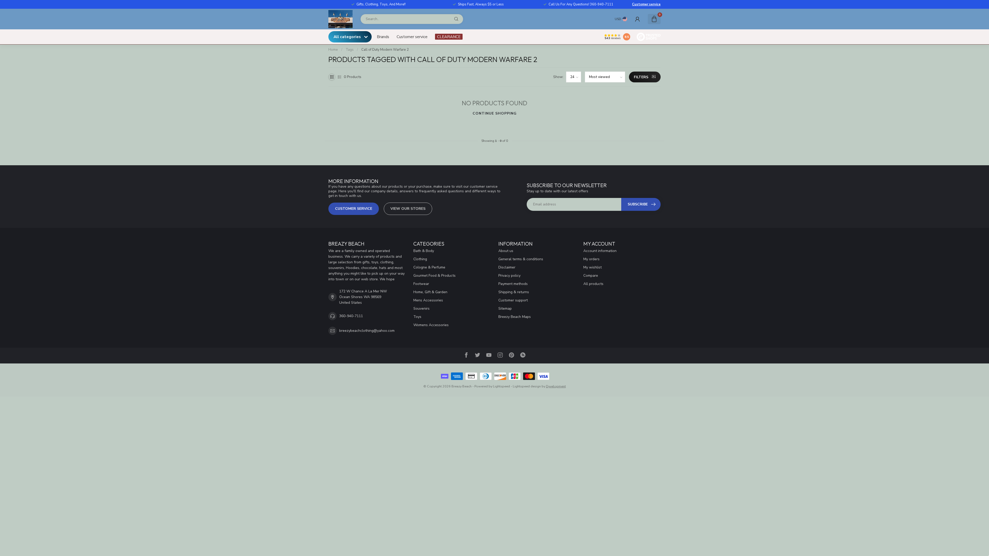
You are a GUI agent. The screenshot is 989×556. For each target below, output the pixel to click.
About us (505, 250)
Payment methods (513, 283)
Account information (600, 250)
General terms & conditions (520, 259)
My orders (591, 259)
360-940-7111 (351, 316)
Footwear (421, 283)
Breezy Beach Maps (514, 316)
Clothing (420, 259)
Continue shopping (495, 113)
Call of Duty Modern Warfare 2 (385, 49)
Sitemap (505, 308)
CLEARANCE (449, 36)
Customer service (646, 4)
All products (593, 283)
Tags (350, 49)
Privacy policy (509, 275)
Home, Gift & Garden (430, 292)
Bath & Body (423, 250)
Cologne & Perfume (429, 267)
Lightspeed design (527, 386)
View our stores (407, 208)
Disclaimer (506, 267)
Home (333, 49)
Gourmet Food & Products (434, 275)
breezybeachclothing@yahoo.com (367, 330)
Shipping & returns (513, 292)
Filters (641, 77)
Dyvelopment (556, 386)
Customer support (513, 300)
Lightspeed (501, 386)
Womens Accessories (431, 325)
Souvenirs (421, 308)
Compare (590, 275)
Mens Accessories (428, 300)
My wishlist (592, 267)
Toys (417, 316)
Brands (383, 36)
